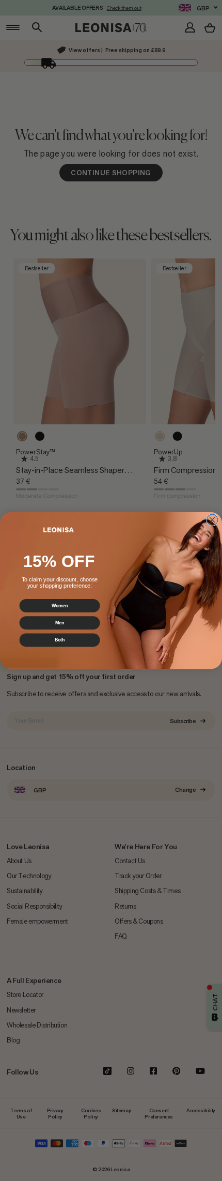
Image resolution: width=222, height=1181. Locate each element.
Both (60, 640)
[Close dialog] (212, 520)
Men (59, 622)
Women (60, 605)
